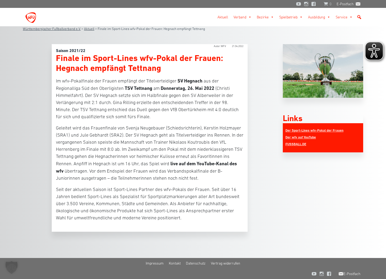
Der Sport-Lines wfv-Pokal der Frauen (314, 130)
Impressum (155, 263)
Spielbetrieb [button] (288, 17)
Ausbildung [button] (316, 17)
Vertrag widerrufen (225, 263)
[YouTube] (298, 4)
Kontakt (175, 263)
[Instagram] (306, 4)
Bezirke (263, 17)
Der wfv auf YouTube (300, 137)
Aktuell (222, 17)
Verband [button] (239, 17)
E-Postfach (345, 4)
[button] (359, 17)
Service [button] (341, 17)
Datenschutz (196, 263)
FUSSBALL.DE (295, 144)
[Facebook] (315, 4)
